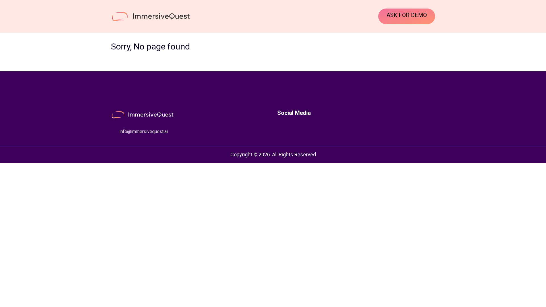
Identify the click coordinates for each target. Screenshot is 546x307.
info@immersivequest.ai (143, 131)
